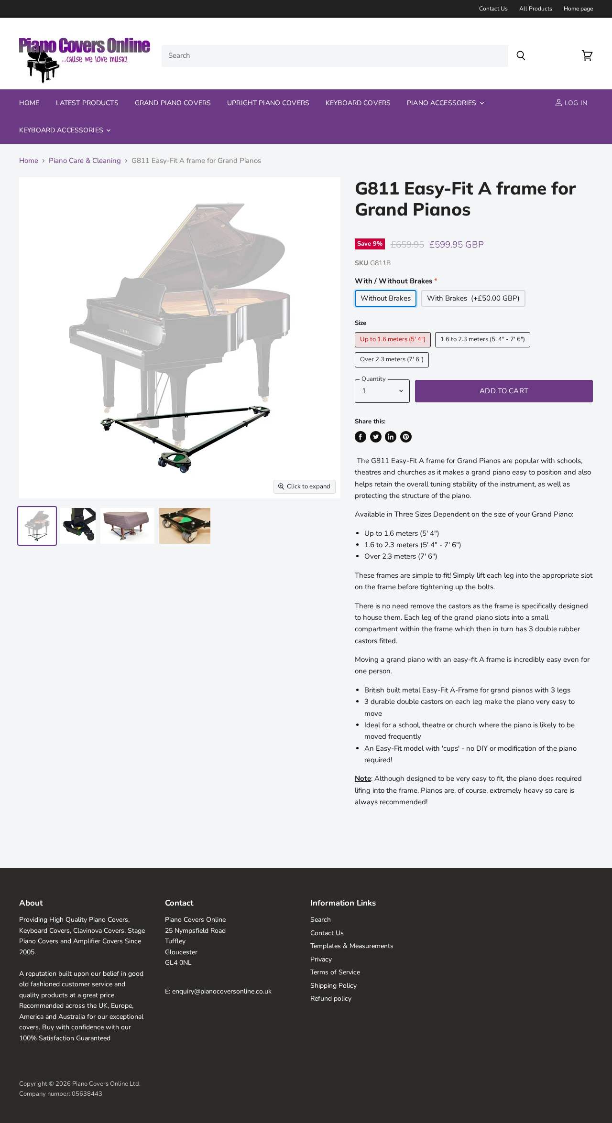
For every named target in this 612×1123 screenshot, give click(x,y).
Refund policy (330, 998)
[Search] (521, 56)
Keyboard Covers (358, 103)
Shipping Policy (333, 985)
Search (320, 919)
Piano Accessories (443, 103)
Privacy (321, 959)
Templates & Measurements (351, 945)
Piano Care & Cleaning (85, 161)
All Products (535, 8)
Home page (578, 8)
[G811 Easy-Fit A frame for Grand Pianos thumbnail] (37, 526)
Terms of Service (335, 972)
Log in (575, 103)
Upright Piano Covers (268, 103)
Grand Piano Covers (173, 103)
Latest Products (87, 103)
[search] (335, 56)
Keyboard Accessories (62, 130)
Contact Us (493, 8)
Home (29, 103)
